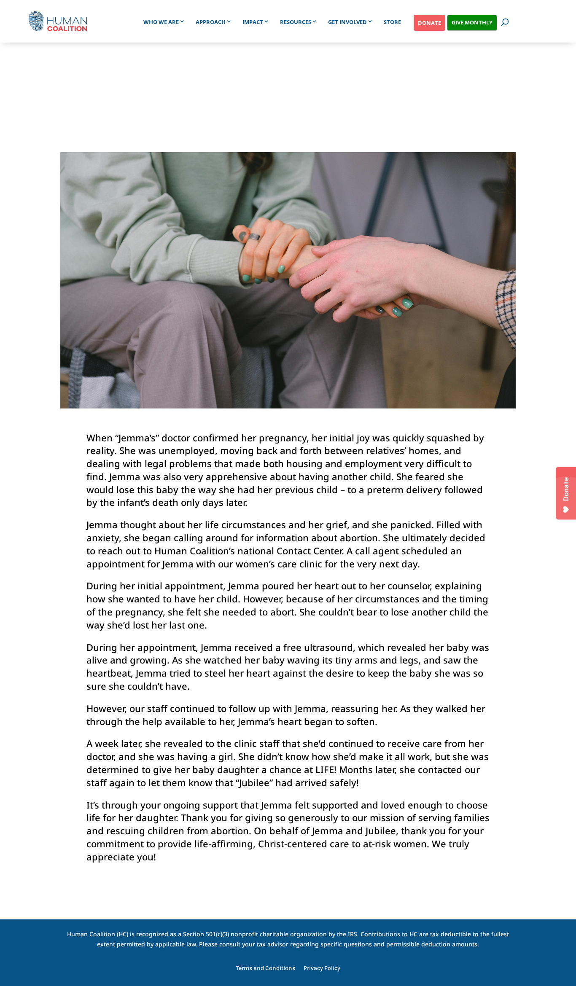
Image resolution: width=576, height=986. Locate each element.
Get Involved (347, 22)
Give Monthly (472, 22)
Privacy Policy (322, 968)
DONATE (429, 23)
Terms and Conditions (265, 968)
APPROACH (211, 22)
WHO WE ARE (161, 22)
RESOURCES (295, 22)
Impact (252, 22)
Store (392, 22)
